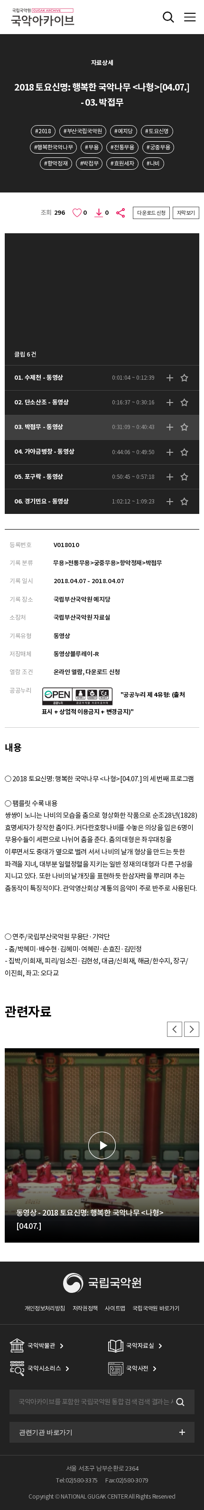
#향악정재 (55, 163)
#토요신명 (156, 131)
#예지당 (123, 131)
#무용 (91, 147)
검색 (179, 1402)
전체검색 (168, 17)
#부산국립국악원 (83, 131)
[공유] (121, 213)
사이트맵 (115, 1308)
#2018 (43, 131)
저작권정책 (85, 1308)
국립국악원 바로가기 (155, 1308)
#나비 (153, 163)
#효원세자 (122, 163)
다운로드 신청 (151, 213)
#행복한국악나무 (53, 147)
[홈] (42, 6)
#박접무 (89, 163)
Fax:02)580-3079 (126, 1480)
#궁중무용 (158, 147)
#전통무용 (122, 147)
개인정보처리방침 (45, 1308)
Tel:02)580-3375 (77, 1480)
